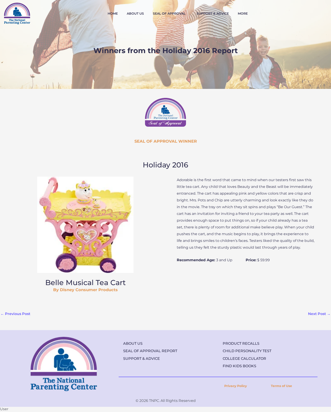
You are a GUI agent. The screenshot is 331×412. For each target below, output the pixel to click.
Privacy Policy (235, 386)
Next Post (319, 314)
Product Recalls (241, 343)
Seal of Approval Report (150, 351)
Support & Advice (141, 358)
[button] (170, 13)
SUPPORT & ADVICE (213, 13)
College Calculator (244, 358)
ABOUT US (135, 13)
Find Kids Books (239, 366)
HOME (113, 13)
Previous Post (15, 314)
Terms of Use (281, 386)
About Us (133, 343)
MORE (243, 13)
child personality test (247, 351)
